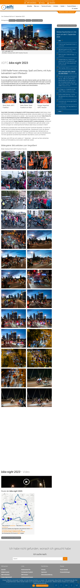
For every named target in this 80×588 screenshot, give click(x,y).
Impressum (44, 572)
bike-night (12, 20)
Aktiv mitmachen (5, 574)
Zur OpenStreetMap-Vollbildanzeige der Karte (13, 531)
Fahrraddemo (20, 20)
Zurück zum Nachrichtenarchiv (67, 25)
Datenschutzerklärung (46, 574)
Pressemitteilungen (65, 572)
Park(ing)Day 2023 (64, 68)
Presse (43, 3)
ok (33, 585)
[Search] (65, 558)
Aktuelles (29, 6)
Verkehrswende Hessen (27, 577)
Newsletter (52, 2)
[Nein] (78, 583)
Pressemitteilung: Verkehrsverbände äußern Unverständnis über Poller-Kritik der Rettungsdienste (67, 61)
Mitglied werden (5, 572)
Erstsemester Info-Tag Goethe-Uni (68, 106)
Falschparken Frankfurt (27, 572)
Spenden (3, 569)
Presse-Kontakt (64, 569)
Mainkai (28, 20)
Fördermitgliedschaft (6, 577)
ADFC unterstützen (31, 2)
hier (19, 533)
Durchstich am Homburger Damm (68, 101)
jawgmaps (12, 525)
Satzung (43, 569)
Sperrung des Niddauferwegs (66, 54)
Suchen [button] (76, 8)
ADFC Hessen (24, 574)
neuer (59, 111)
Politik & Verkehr (37, 20)
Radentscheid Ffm (25, 569)
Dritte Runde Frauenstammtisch (67, 44)
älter (59, 40)
